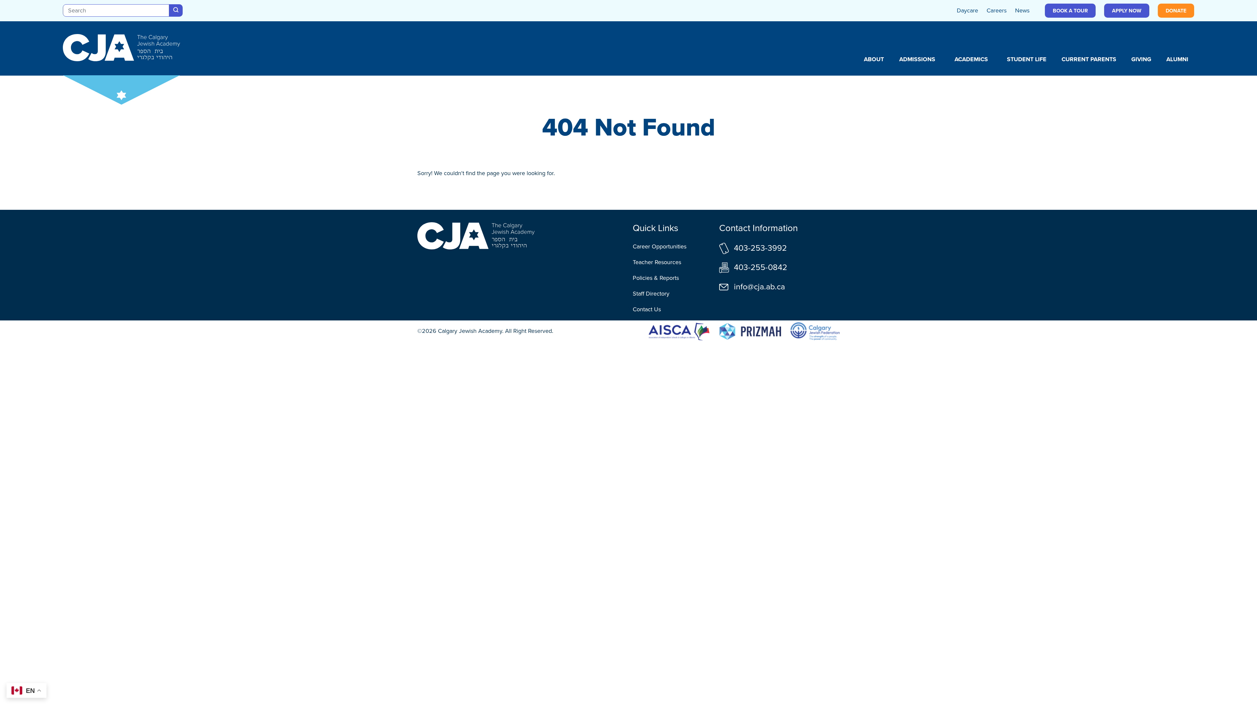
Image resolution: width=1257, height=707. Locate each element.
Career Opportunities (659, 246)
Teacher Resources (657, 262)
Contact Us (647, 309)
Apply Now (1126, 10)
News (1022, 10)
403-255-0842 (760, 267)
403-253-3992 (760, 248)
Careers (997, 10)
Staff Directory (651, 293)
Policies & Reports (656, 278)
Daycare (967, 10)
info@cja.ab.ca (759, 287)
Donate (1176, 10)
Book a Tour (1070, 10)
